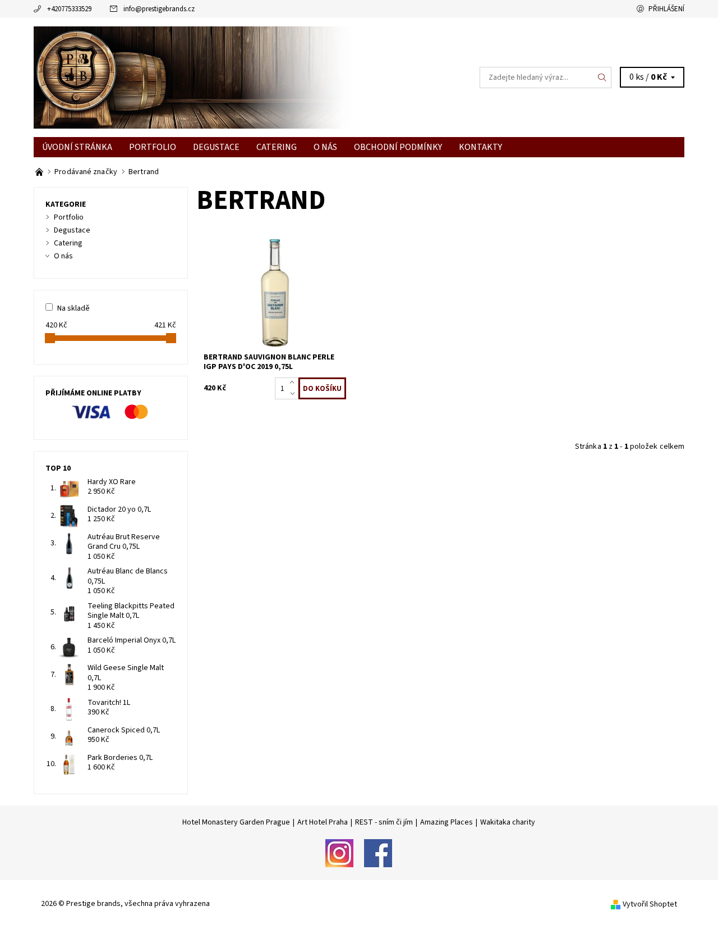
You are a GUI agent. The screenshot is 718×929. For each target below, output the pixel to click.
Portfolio (152, 147)
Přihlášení (666, 9)
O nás (325, 147)
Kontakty (480, 147)
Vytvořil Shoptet (650, 904)
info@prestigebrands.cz (159, 9)
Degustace (216, 147)
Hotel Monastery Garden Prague (236, 822)
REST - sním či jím (384, 822)
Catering (276, 147)
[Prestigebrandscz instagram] (339, 852)
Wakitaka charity (507, 822)
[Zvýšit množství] (294, 383)
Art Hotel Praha (322, 822)
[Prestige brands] (196, 77)
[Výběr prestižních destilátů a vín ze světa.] (40, 171)
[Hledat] (602, 77)
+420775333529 (69, 9)
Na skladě (73, 308)
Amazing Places (446, 822)
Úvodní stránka (77, 147)
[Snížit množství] (294, 394)
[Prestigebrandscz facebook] (378, 852)
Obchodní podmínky (398, 147)
